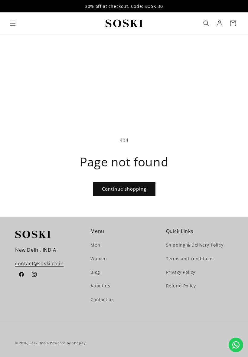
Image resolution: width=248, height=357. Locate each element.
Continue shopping (124, 189)
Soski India (39, 343)
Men (95, 245)
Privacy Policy (180, 272)
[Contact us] (236, 345)
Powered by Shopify (68, 343)
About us (100, 286)
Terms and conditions (190, 258)
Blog (95, 272)
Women (98, 258)
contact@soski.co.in (39, 263)
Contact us (102, 299)
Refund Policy (181, 286)
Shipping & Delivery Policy (195, 245)
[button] (12, 23)
